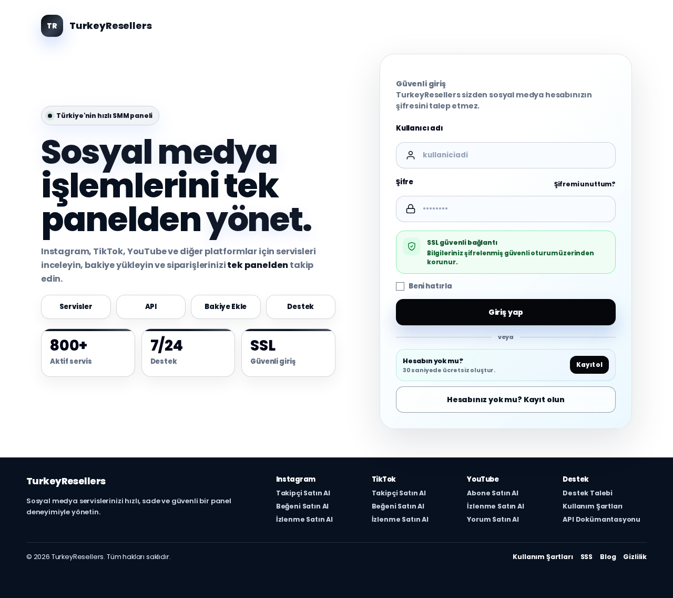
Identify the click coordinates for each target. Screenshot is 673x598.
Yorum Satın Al (493, 519)
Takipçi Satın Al (303, 493)
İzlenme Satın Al (304, 519)
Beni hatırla (430, 286)
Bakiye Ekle (226, 307)
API (151, 307)
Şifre (404, 182)
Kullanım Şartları (593, 506)
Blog (608, 556)
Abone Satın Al (492, 493)
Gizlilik (635, 556)
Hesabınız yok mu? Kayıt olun (506, 399)
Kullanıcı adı (419, 128)
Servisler (76, 307)
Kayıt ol (589, 365)
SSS (586, 556)
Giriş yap (506, 312)
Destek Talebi (588, 493)
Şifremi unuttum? (585, 184)
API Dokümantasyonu (601, 519)
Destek (300, 307)
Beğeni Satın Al (302, 506)
